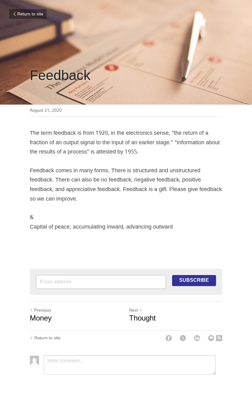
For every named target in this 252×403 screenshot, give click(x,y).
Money (41, 318)
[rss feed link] (219, 338)
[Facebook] (169, 338)
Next (133, 310)
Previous (42, 310)
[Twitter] (183, 338)
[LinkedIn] (197, 338)
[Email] (211, 338)
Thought (142, 318)
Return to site (30, 14)
